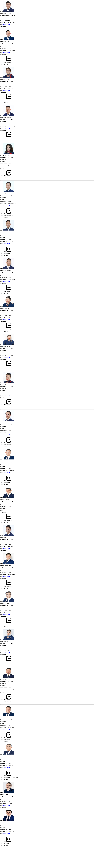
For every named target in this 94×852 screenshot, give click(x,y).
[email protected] (6, 24)
